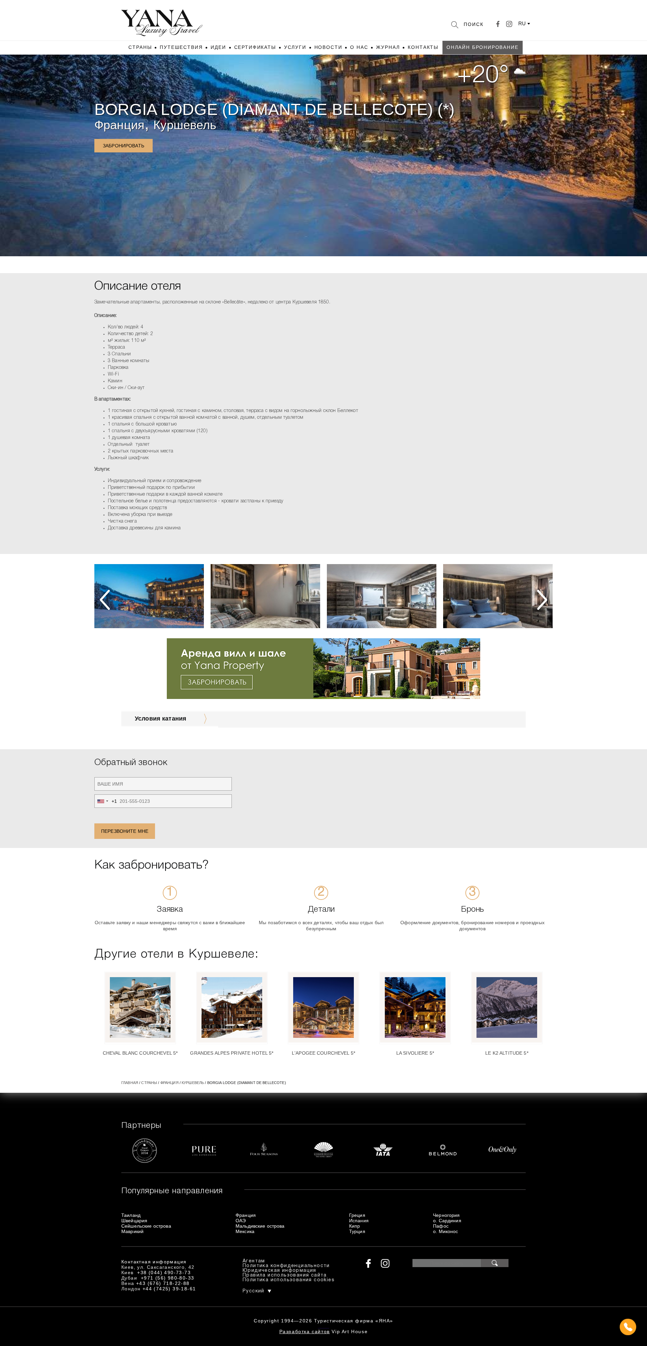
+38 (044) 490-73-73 (164, 1272)
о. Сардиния (447, 1220)
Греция (357, 1215)
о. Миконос (445, 1231)
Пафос (441, 1226)
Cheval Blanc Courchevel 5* (140, 1053)
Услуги (295, 47)
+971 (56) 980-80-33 (167, 1278)
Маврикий (132, 1231)
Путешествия (181, 47)
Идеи (218, 47)
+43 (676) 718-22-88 (163, 1283)
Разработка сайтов (304, 1331)
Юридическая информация (279, 1270)
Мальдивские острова (260, 1226)
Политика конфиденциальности (286, 1266)
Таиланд (131, 1215)
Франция (119, 125)
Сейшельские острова (146, 1226)
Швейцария (134, 1220)
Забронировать (123, 145)
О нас (359, 47)
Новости (328, 47)
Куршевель (184, 125)
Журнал (388, 47)
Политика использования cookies (289, 1280)
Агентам (254, 1261)
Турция (357, 1231)
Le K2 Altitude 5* (506, 1053)
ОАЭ (241, 1220)
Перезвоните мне (124, 831)
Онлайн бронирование (482, 47)
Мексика (245, 1231)
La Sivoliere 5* (415, 1053)
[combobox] (106, 801)
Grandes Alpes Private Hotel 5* (231, 1053)
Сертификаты (255, 47)
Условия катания (160, 718)
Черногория (446, 1215)
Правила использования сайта (285, 1275)
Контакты (423, 47)
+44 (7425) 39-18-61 (169, 1288)
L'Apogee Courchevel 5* (323, 1053)
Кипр (354, 1226)
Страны (140, 47)
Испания (359, 1220)
